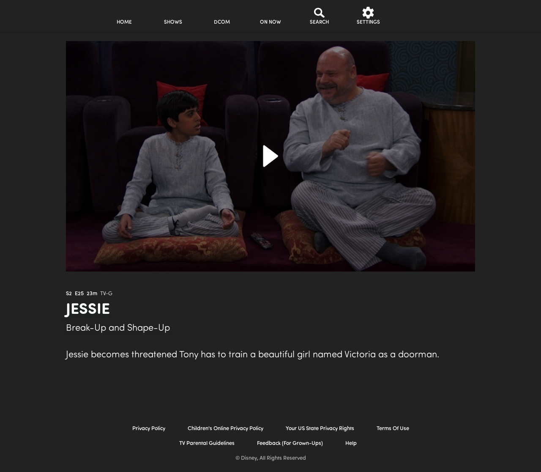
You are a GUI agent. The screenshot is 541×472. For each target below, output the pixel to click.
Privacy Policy (148, 428)
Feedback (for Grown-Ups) (290, 443)
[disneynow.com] (29, 14)
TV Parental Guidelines (207, 443)
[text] (69, 294)
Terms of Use (393, 428)
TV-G (106, 293)
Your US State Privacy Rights (320, 428)
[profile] (417, 15)
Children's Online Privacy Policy (225, 428)
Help (351, 443)
